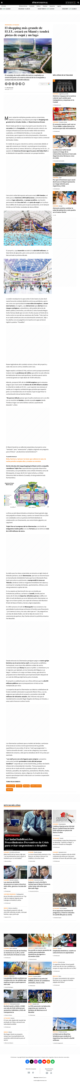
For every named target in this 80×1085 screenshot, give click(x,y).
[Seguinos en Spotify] (53, 1062)
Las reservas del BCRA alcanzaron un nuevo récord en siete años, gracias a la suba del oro (15, 885)
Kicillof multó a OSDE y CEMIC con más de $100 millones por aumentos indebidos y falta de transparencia (15, 1009)
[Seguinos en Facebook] (27, 1062)
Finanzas (45, 6)
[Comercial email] (47, 1073)
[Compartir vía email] (23, 83)
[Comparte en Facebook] (6, 83)
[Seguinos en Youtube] (44, 1062)
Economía (31, 6)
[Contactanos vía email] (29, 1073)
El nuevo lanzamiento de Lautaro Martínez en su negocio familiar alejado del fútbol (64, 980)
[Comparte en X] (9, 83)
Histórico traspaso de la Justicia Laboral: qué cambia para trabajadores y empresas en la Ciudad (64, 99)
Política (38, 6)
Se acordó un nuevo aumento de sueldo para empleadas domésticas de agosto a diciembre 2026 (39, 953)
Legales (59, 6)
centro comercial (36, 786)
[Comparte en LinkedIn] (16, 83)
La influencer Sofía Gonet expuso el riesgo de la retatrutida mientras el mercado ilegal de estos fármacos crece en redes (64, 154)
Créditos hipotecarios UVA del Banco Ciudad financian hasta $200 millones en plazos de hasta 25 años (63, 829)
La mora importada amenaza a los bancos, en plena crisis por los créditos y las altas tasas (39, 856)
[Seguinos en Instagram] (36, 1062)
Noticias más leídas (12, 805)
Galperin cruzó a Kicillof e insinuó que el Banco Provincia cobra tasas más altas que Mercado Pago (39, 885)
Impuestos (52, 6)
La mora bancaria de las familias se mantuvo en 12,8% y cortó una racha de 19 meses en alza (15, 953)
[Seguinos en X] (32, 1062)
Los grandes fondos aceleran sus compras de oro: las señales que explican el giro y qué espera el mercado (15, 981)
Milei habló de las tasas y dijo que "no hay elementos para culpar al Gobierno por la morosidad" (15, 856)
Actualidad (16, 25)
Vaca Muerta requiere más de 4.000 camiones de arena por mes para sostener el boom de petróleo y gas (64, 856)
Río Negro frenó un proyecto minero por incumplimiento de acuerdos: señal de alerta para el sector (14, 1037)
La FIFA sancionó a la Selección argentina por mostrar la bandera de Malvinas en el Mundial (39, 1009)
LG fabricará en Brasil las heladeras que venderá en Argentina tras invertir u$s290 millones (63, 1037)
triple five (9, 789)
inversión (19, 786)
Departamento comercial (49, 1069)
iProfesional (8, 25)
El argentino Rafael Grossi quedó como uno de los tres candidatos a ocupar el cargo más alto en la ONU (64, 966)
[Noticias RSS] (48, 1062)
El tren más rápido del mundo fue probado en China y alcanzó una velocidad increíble (15, 1022)
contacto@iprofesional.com (40, 1080)
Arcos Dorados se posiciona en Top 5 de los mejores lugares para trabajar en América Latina (15, 898)
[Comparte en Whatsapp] (13, 83)
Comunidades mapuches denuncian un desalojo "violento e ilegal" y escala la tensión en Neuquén (64, 842)
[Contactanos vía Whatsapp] (33, 1073)
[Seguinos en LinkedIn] (40, 1062)
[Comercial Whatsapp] (51, 1073)
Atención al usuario (31, 1069)
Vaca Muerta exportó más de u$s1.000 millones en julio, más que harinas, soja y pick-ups (15, 912)
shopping (26, 786)
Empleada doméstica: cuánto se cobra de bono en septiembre (64, 952)
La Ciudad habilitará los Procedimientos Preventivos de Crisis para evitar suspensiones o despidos (27, 842)
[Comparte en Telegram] (20, 83)
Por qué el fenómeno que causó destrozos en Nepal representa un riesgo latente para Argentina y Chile (64, 183)
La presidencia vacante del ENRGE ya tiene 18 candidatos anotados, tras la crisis (39, 981)
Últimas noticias (23, 6)
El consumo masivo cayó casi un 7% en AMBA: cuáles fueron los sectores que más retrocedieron (64, 126)
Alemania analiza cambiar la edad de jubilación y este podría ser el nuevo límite (64, 210)
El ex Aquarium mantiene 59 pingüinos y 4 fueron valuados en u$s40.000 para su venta (63, 913)
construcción (10, 786)
